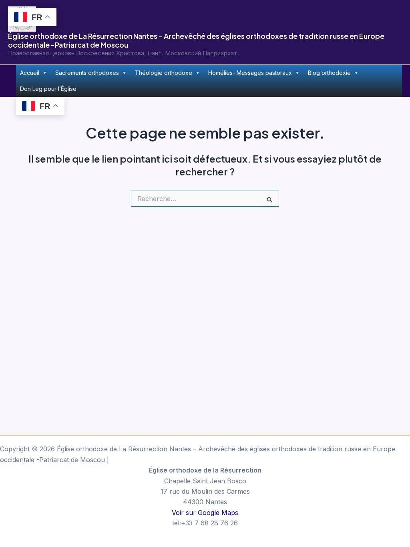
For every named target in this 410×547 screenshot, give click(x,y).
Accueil (29, 72)
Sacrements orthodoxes (87, 72)
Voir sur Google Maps (205, 513)
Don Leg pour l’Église (48, 88)
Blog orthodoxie (329, 72)
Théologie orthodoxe (163, 72)
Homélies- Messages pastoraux (250, 72)
